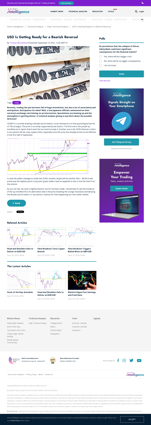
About (40, 374)
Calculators (76, 330)
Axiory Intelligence (15, 26)
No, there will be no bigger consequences (122, 61)
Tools (111, 11)
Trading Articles (56, 323)
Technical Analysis (77, 11)
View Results (104, 80)
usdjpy (16, 103)
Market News (56, 11)
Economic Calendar (79, 323)
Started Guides (55, 330)
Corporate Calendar (79, 327)
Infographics (55, 334)
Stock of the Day (13, 327)
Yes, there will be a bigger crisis (118, 56)
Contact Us (48, 374)
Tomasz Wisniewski (18, 43)
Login (141, 11)
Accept (132, 419)
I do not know (110, 65)
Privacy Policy (31, 374)
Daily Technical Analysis (57, 26)
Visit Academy (66, 3)
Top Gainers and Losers (16, 330)
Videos (52, 327)
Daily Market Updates (15, 323)
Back (17, 203)
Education (97, 11)
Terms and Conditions (16, 374)
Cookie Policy (14, 420)
